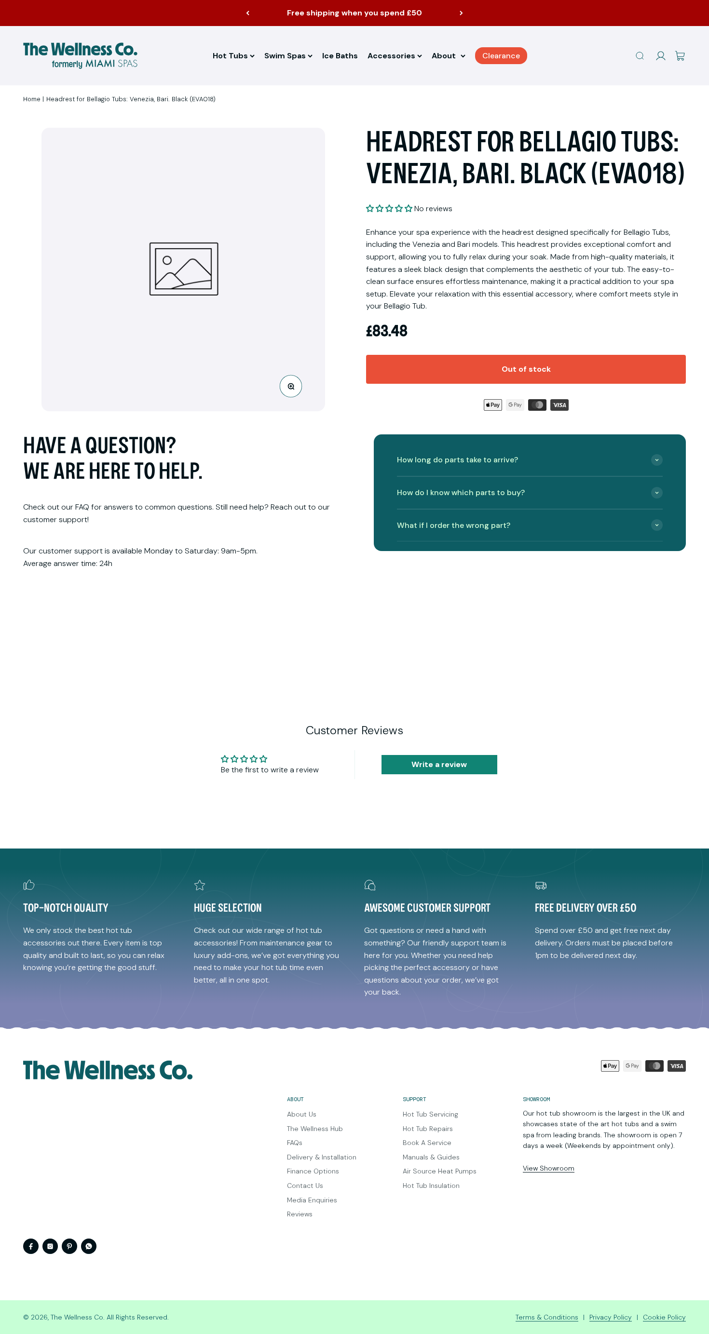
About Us (301, 1114)
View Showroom (548, 1168)
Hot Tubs (230, 56)
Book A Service (427, 1142)
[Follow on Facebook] (31, 1246)
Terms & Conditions (547, 1317)
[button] (389, 208)
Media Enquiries (312, 1200)
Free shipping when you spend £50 (354, 13)
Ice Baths (340, 56)
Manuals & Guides (431, 1157)
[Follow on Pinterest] (69, 1246)
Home (32, 99)
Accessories (391, 56)
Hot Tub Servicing (430, 1114)
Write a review (439, 764)
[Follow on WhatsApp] (88, 1246)
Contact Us (305, 1185)
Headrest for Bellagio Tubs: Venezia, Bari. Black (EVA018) (131, 99)
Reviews (300, 1214)
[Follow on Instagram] (50, 1246)
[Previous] (247, 13)
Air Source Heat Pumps (440, 1171)
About (444, 56)
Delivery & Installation (321, 1157)
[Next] (461, 13)
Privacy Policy (610, 1317)
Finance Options (313, 1171)
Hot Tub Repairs (428, 1128)
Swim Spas (285, 56)
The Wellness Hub (315, 1128)
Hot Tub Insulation (431, 1185)
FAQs (294, 1142)
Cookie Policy (664, 1317)
